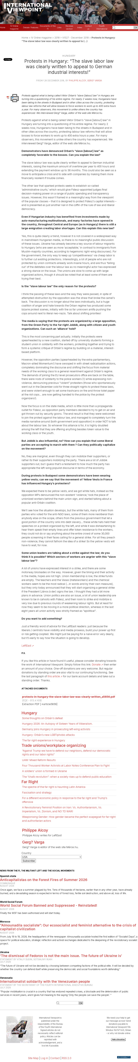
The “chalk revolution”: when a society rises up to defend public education (67, 776)
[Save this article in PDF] (8, 97)
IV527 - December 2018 (75, 37)
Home (2, 27)
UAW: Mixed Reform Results (39, 760)
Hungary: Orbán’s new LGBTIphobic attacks (48, 734)
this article (54, 676)
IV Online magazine (41, 37)
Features (34, 27)
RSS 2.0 (66, 1058)
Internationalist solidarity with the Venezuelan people (45, 981)
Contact (55, 1058)
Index (79, 27)
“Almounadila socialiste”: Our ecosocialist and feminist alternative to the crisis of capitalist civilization (68, 927)
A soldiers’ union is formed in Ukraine (44, 771)
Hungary (29, 713)
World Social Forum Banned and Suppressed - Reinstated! (48, 905)
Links (59, 27)
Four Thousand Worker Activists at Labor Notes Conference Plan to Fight (66, 765)
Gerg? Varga (94, 80)
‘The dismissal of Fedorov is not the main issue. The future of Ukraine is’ (61, 956)
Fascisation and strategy (37, 792)
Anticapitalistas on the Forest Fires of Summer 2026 (43, 880)
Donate (96, 664)
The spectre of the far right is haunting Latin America (53, 787)
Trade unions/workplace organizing (54, 745)
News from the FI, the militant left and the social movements (37, 871)
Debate (26, 27)
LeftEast (26, 645)
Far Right (30, 781)
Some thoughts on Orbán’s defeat (42, 718)
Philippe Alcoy (77, 80)
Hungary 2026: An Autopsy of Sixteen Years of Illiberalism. (57, 723)
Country (26, 853)
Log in (44, 1058)
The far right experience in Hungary (43, 740)
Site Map (33, 1058)
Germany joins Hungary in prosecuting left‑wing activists (56, 729)
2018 (57, 37)
